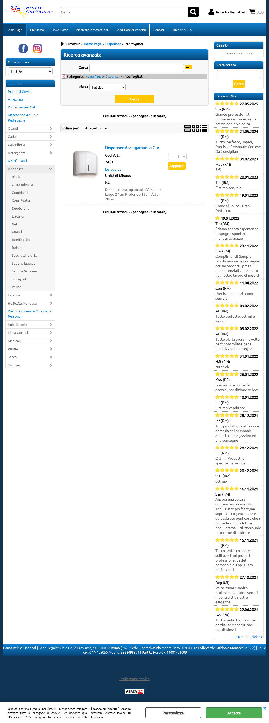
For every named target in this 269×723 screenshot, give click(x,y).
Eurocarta (113, 169)
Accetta (234, 712)
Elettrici (18, 216)
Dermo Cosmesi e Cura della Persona (29, 313)
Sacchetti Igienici (24, 255)
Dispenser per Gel (21, 107)
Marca (83, 86)
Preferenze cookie (134, 678)
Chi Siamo (37, 30)
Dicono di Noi (182, 30)
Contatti (159, 30)
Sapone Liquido (24, 263)
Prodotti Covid (19, 91)
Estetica (14, 295)
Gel (14, 224)
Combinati (20, 192)
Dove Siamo (59, 30)
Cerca (83, 67)
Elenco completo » (246, 636)
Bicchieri (18, 176)
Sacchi (12, 357)
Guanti (13, 128)
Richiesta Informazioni (92, 30)
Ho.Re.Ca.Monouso (22, 303)
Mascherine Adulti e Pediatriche (23, 117)
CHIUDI (264, 707)
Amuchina (15, 99)
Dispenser (15, 168)
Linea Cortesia (19, 332)
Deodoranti (20, 208)
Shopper (14, 365)
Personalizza (173, 712)
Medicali (14, 340)
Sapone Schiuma (24, 271)
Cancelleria (16, 144)
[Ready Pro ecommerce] (134, 692)
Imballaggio (17, 324)
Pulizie (13, 349)
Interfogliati (21, 239)
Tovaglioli (19, 279)
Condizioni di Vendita (131, 30)
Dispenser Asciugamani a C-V (132, 147)
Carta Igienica (22, 184)
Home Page (14, 30)
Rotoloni (18, 247)
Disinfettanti (17, 160)
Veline (16, 287)
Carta (12, 136)
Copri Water (21, 200)
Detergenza (17, 152)
